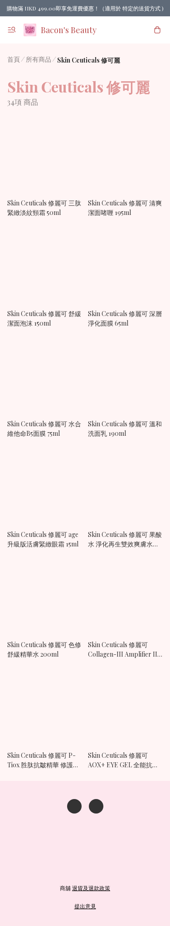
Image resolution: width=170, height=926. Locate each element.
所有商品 (38, 59)
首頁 (13, 59)
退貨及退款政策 (91, 888)
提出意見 (85, 906)
